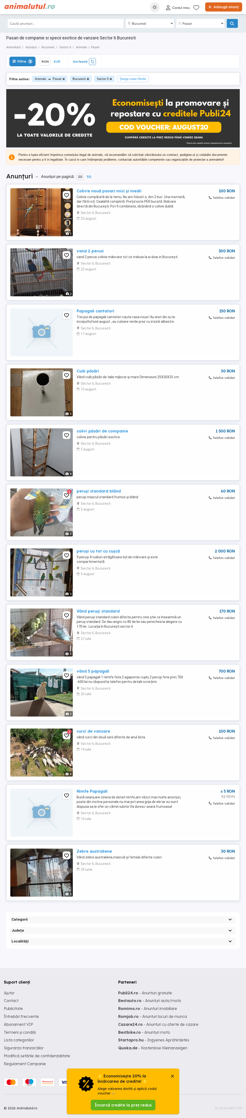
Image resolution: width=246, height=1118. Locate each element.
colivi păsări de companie (102, 431)
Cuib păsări (88, 371)
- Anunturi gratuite (145, 992)
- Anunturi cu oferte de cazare (158, 1024)
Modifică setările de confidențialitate (37, 1055)
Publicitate (13, 1008)
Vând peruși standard (98, 611)
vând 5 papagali (93, 671)
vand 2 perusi (90, 251)
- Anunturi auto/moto (149, 1000)
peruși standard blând (99, 491)
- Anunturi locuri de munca (152, 1016)
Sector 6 (103, 79)
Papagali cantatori (95, 311)
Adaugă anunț (226, 7)
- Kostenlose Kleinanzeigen (152, 1047)
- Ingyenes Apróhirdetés (153, 1040)
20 (80, 177)
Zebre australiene (94, 851)
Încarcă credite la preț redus (123, 1105)
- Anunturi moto (144, 1032)
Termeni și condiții (20, 1032)
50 (89, 177)
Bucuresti (79, 79)
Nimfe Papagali (92, 791)
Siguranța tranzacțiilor (24, 1047)
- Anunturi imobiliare (147, 1008)
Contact (11, 1000)
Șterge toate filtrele (133, 79)
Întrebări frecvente (21, 1016)
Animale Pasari (48, 78)
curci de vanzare (93, 731)
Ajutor (9, 992)
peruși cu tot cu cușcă (98, 551)
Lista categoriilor (19, 1040)
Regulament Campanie (25, 1063)
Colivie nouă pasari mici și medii (109, 190)
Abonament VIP (18, 1024)
